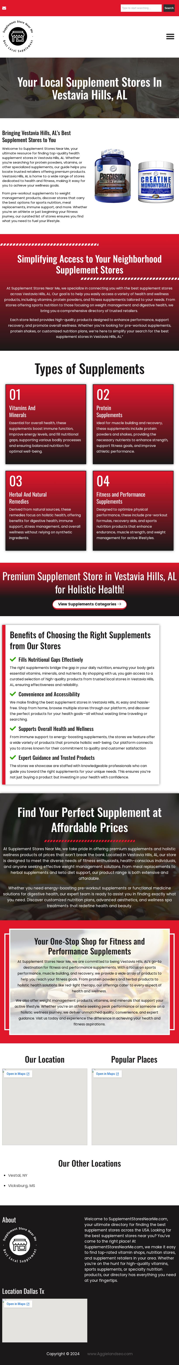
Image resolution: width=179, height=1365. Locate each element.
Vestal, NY (18, 1175)
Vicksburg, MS (21, 1185)
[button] (170, 36)
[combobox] (141, 8)
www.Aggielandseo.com (109, 1353)
